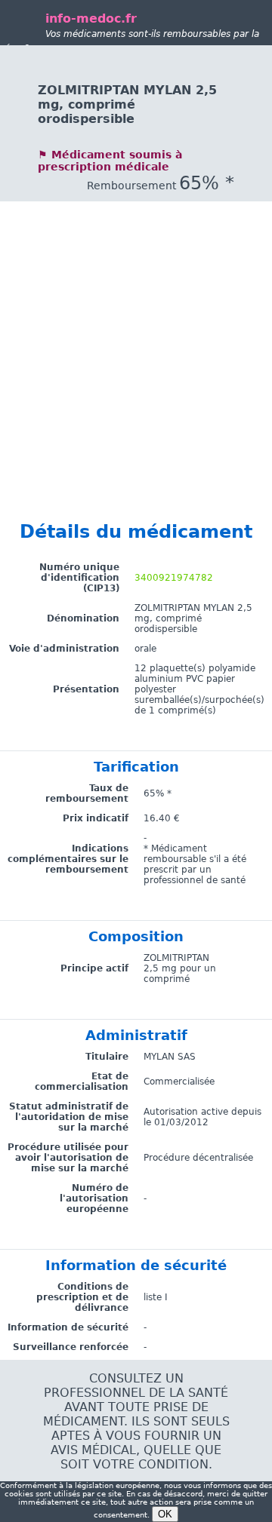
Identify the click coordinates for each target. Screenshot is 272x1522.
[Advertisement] (136, 337)
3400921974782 (173, 577)
